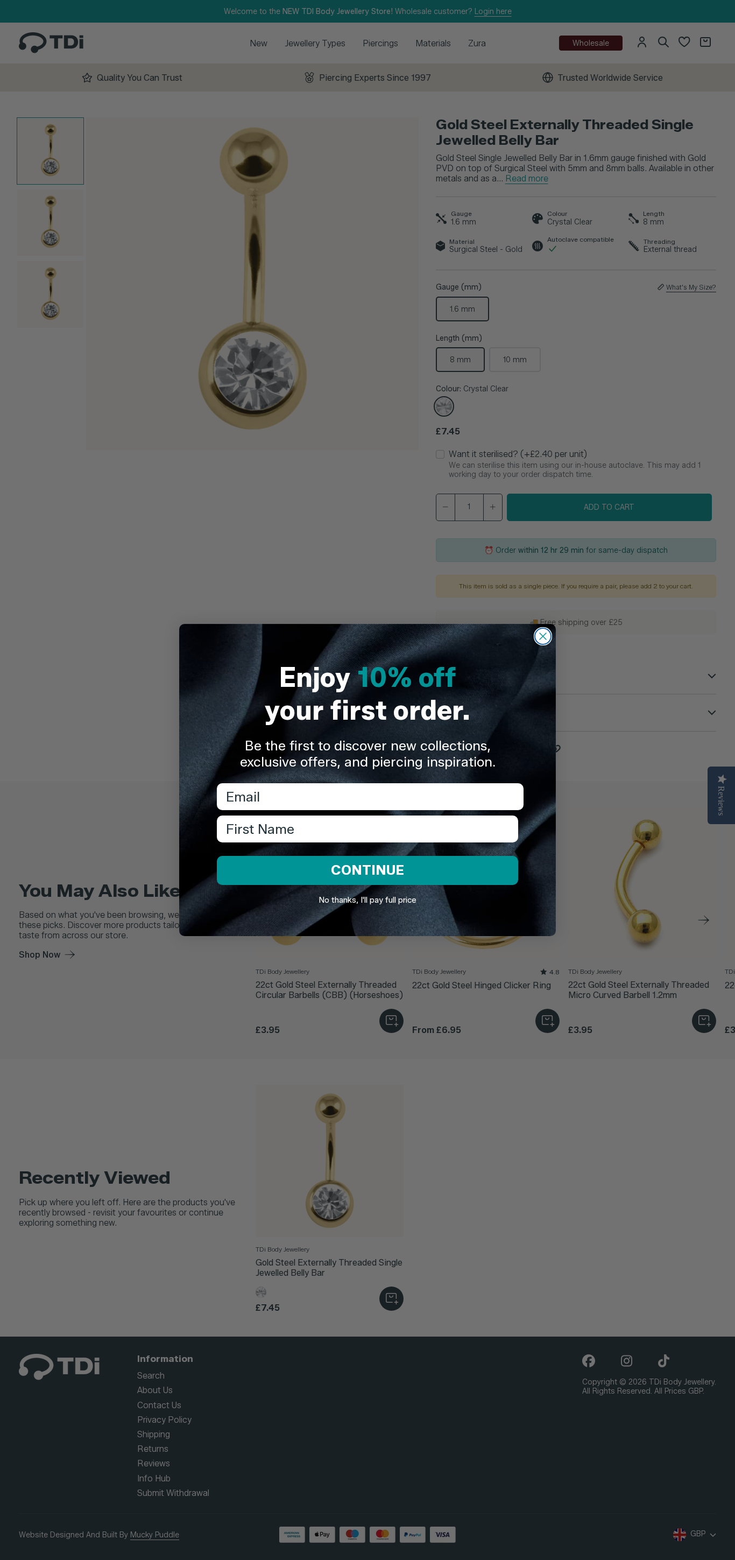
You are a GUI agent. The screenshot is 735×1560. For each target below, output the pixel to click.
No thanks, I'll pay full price (367, 900)
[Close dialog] (543, 636)
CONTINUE (367, 870)
